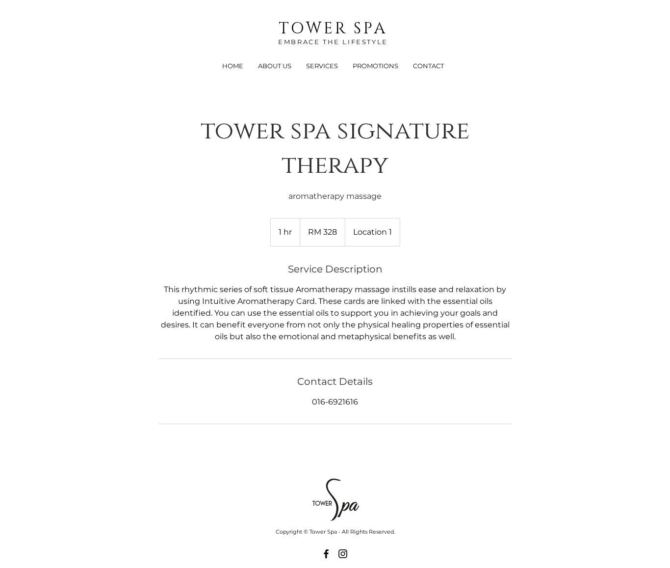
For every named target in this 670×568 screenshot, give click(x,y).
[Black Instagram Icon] (343, 554)
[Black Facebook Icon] (326, 554)
